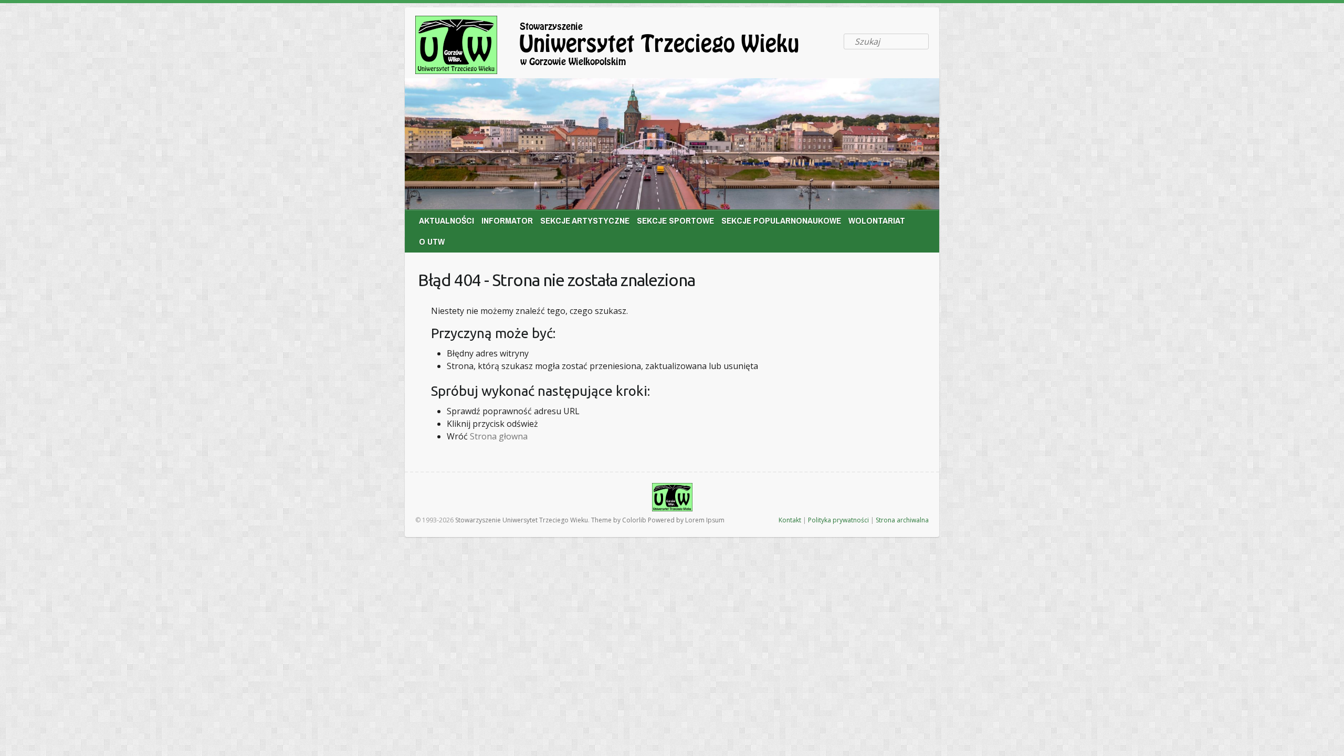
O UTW (432, 241)
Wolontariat (876, 220)
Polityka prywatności (838, 520)
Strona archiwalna (902, 520)
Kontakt (790, 520)
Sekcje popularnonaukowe (781, 220)
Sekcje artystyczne (584, 220)
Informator (507, 220)
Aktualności (446, 220)
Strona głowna (499, 436)
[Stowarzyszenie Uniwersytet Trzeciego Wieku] (625, 47)
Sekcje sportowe (675, 220)
